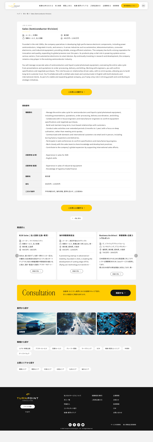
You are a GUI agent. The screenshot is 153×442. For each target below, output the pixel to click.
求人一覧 (25, 14)
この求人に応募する (75, 92)
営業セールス (56, 348)
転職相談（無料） (97, 395)
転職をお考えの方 (45, 6)
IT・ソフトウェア (24, 353)
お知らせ (116, 400)
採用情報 (116, 6)
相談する (119, 292)
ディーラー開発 (71, 348)
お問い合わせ (117, 412)
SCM (98, 348)
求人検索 (58, 6)
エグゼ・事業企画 (24, 348)
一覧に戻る (77, 218)
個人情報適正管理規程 (129, 424)
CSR (114, 408)
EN (143, 6)
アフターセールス (41, 348)
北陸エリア (60, 369)
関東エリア (22, 369)
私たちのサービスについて (72, 395)
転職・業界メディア (80, 6)
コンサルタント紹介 (70, 408)
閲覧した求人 (67, 6)
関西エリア (35, 369)
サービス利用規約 (116, 424)
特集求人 (67, 404)
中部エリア (47, 369)
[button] (136, 256)
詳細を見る (35, 271)
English (27, 412)
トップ (18, 14)
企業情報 (106, 6)
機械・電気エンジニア (112, 348)
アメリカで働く (27, 407)
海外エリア (85, 369)
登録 (129, 6)
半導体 (127, 348)
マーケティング (87, 348)
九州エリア (72, 369)
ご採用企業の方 (95, 6)
